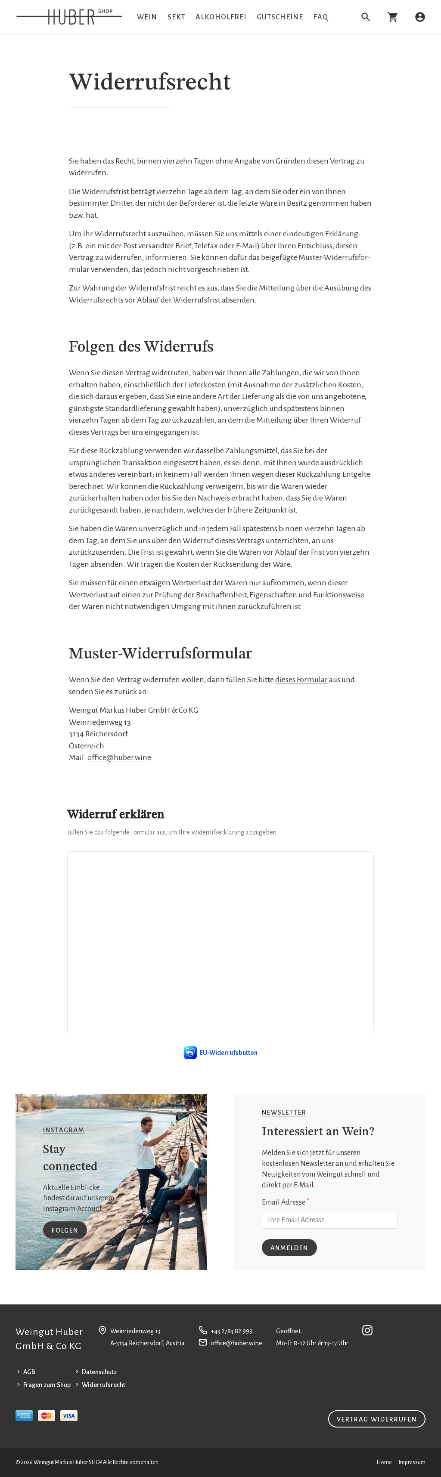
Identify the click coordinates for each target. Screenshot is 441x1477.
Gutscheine (280, 17)
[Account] (420, 17)
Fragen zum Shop (47, 1384)
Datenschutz (99, 1372)
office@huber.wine (119, 757)
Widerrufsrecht (103, 1384)
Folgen (65, 1230)
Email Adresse (286, 1202)
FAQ (321, 17)
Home (384, 1462)
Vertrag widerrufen (377, 1419)
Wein (147, 17)
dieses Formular (301, 679)
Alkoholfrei (221, 17)
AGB (29, 1372)
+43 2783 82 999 (232, 1331)
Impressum (412, 1462)
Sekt (176, 17)
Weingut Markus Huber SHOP (67, 1462)
